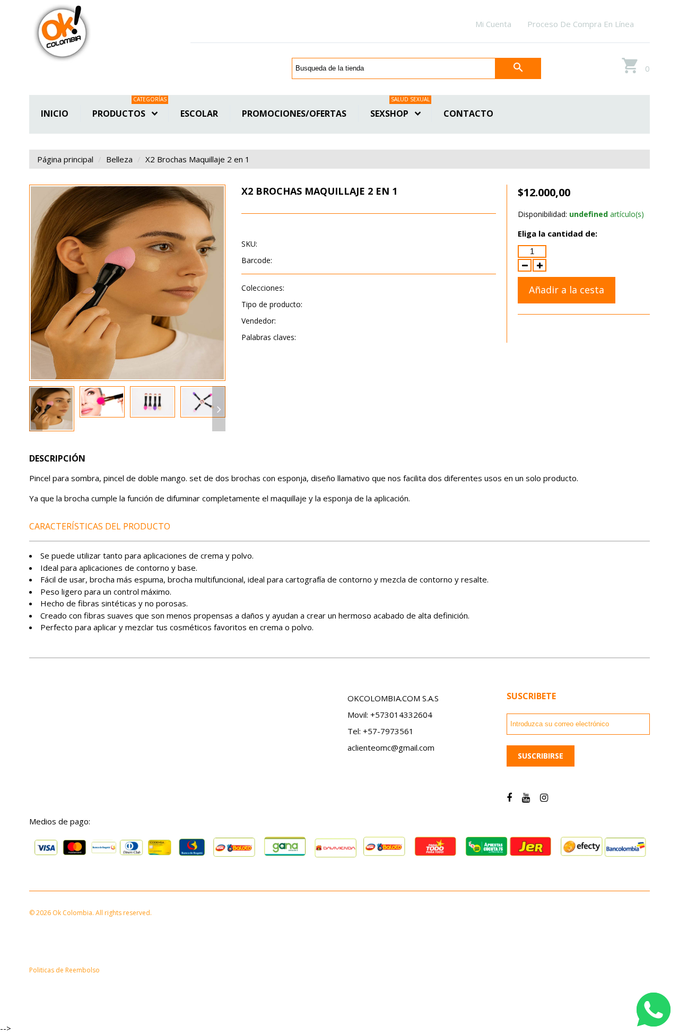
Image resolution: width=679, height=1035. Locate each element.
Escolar (199, 113)
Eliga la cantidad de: (557, 233)
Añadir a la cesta (566, 289)
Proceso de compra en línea (580, 24)
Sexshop (400, 112)
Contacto (468, 113)
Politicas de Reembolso (64, 970)
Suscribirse (540, 756)
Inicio (54, 113)
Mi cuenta (493, 24)
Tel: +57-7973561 (380, 731)
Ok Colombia (300, 321)
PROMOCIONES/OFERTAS (294, 113)
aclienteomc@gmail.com (390, 747)
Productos (129, 112)
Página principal (65, 159)
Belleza (119, 159)
